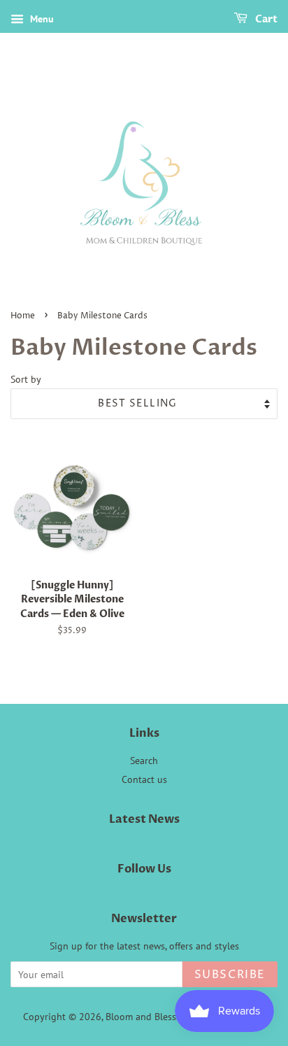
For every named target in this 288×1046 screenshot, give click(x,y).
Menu (40, 19)
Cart (265, 19)
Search (144, 760)
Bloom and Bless (141, 1016)
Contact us (144, 779)
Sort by (25, 379)
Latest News (144, 819)
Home (22, 316)
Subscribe (230, 974)
